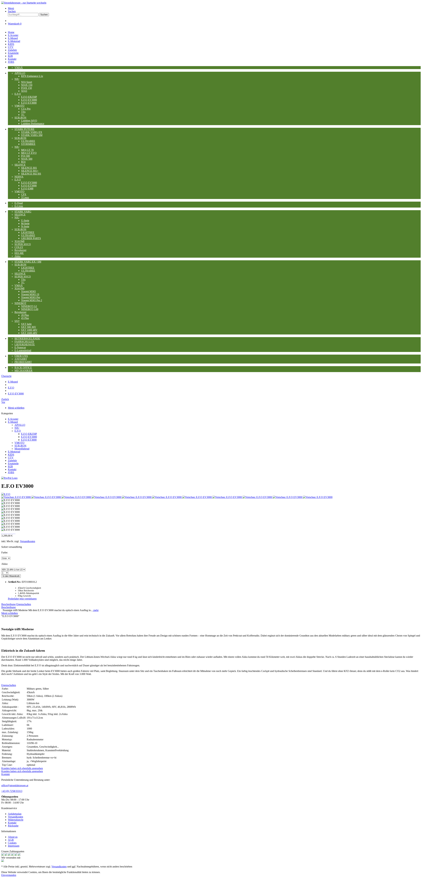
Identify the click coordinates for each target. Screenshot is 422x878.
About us (12, 836)
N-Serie (25, 226)
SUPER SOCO (23, 244)
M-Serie (25, 223)
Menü (11, 8)
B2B (10, 466)
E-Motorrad (14, 451)
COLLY (19, 247)
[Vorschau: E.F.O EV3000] (16, 497)
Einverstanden (8, 875)
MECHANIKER (23, 370)
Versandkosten (27, 541)
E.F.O (18, 93)
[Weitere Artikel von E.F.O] (5, 494)
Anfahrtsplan (14, 813)
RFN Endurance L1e (32, 76)
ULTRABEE (28, 141)
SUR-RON (20, 117)
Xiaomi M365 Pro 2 (31, 300)
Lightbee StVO (29, 120)
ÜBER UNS (21, 356)
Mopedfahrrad (22, 448)
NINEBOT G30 (29, 309)
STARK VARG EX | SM (28, 261)
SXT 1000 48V (29, 330)
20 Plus (25, 315)
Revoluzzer (20, 250)
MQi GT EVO (29, 152)
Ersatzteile (13, 463)
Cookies (12, 842)
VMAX (19, 67)
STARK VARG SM (31, 135)
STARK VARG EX (31, 132)
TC (23, 114)
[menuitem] (214, 8)
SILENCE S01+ (29, 170)
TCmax (25, 197)
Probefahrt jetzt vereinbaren (22, 598)
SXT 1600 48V (29, 333)
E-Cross (19, 206)
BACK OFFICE (23, 367)
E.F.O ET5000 (29, 185)
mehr (96, 610)
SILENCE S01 (29, 167)
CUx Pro (25, 108)
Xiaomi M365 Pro (30, 297)
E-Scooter (13, 419)
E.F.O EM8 (27, 188)
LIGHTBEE (27, 232)
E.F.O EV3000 (29, 99)
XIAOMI (19, 241)
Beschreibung (8, 604)
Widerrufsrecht (15, 819)
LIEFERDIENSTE (25, 344)
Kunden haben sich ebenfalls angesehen (22, 768)
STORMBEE (28, 144)
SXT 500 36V (28, 327)
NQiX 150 (26, 85)
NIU (17, 79)
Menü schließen (16, 407)
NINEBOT (20, 303)
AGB (11, 839)
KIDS (11, 454)
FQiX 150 (26, 88)
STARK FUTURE (24, 129)
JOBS (11, 472)
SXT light (26, 324)
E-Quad (19, 203)
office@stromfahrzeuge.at (14, 785)
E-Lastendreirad (23, 350)
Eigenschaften (23, 604)
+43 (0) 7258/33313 (11, 791)
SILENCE (20, 164)
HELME (19, 253)
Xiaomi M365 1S (30, 294)
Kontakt (12, 469)
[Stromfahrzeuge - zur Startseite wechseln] (23, 2)
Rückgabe (13, 825)
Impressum (13, 845)
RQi (23, 161)
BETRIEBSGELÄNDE (27, 338)
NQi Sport (26, 82)
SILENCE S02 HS (31, 173)
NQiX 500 (26, 158)
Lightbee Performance (32, 123)
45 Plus (25, 318)
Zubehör (12, 460)
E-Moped (13, 422)
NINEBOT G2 (29, 306)
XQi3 (24, 91)
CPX (23, 194)
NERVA (19, 176)
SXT (17, 321)
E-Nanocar (20, 347)
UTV (11, 457)
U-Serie (25, 220)
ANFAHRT (21, 359)
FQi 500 (25, 155)
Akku (17, 256)
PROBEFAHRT (23, 362)
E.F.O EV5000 (29, 182)
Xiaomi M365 (28, 291)
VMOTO (19, 105)
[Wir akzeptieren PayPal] (9, 478)
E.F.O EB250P (29, 96)
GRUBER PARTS (31, 238)
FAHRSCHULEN (24, 341)
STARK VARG (23, 211)
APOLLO (20, 73)
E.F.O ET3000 (29, 102)
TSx (23, 111)
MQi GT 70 (27, 150)
